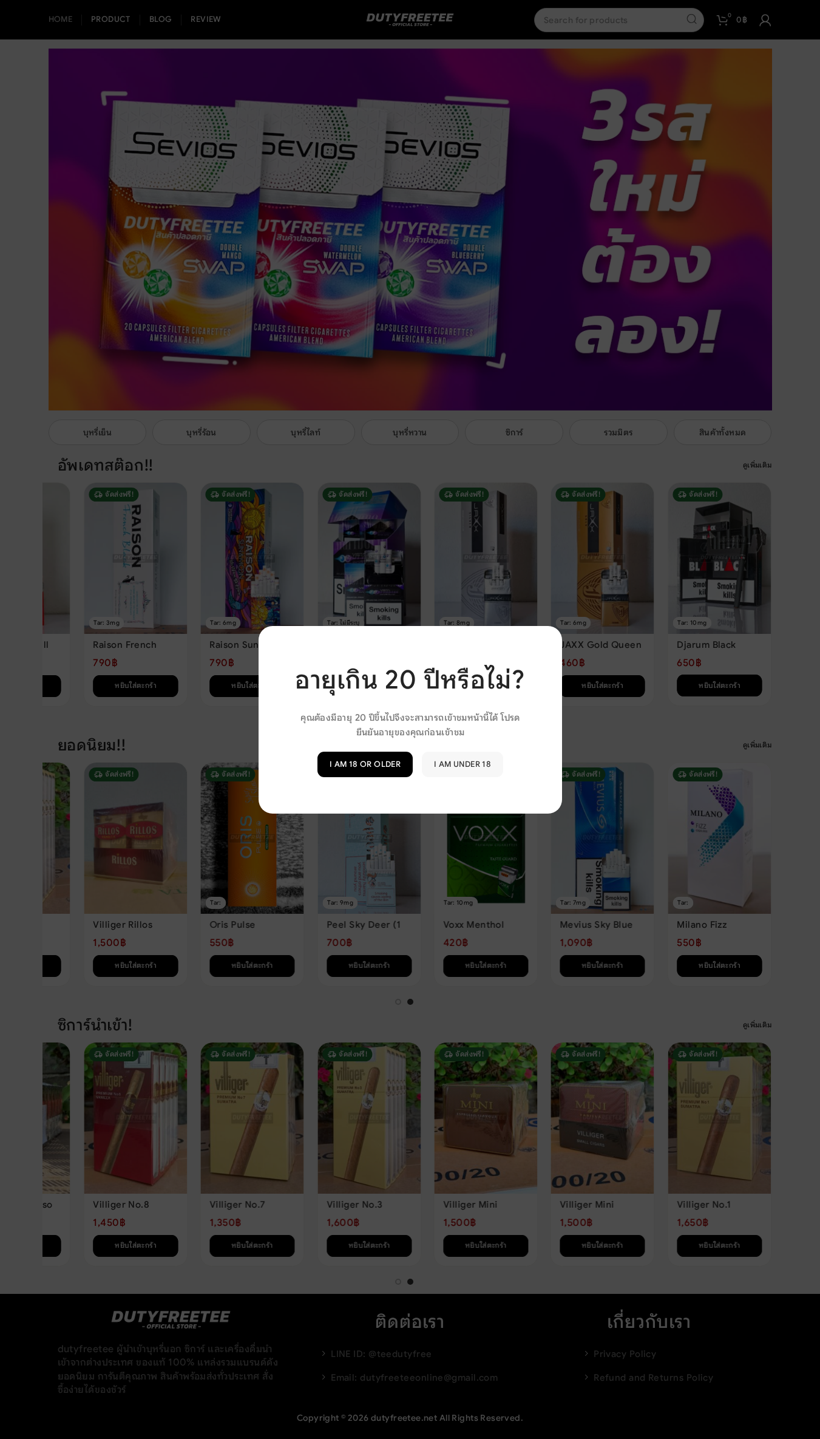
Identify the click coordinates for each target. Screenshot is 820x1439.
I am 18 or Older (364, 764)
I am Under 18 (462, 764)
